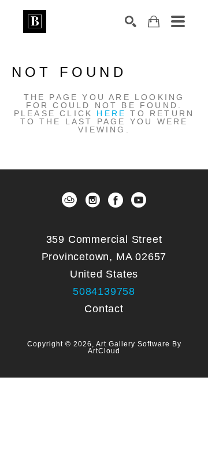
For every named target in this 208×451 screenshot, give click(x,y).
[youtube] (138, 200)
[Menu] (178, 21)
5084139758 (104, 291)
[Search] (130, 21)
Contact (104, 309)
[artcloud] (69, 200)
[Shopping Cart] (153, 21)
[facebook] (115, 200)
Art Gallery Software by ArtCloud (134, 347)
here (111, 113)
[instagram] (92, 200)
